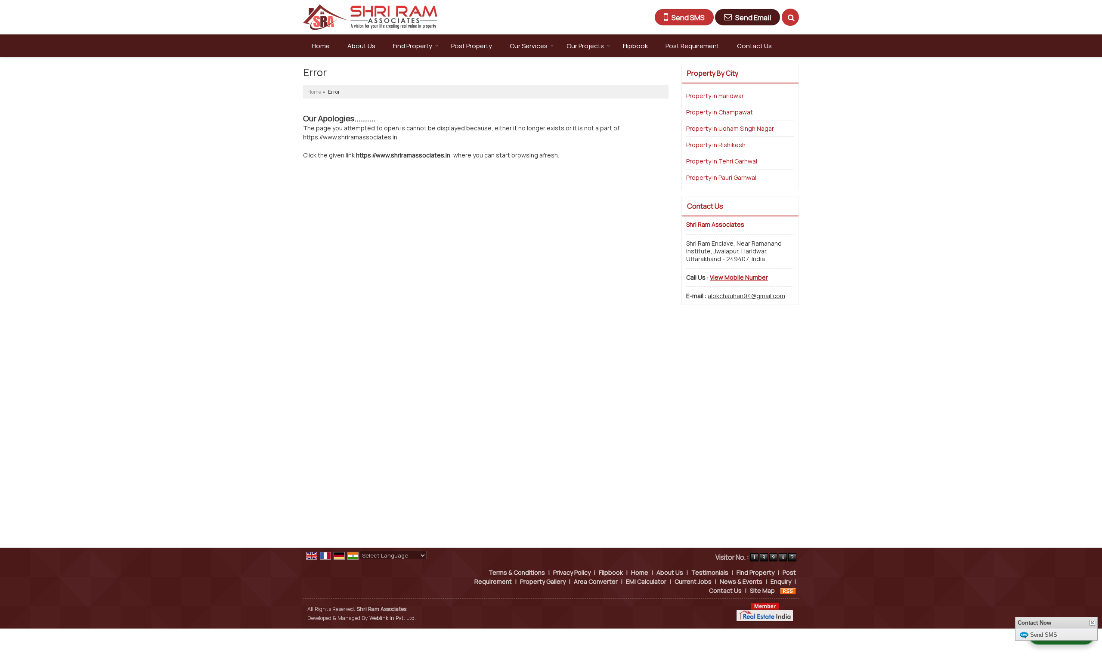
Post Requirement (692, 45)
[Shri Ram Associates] (370, 17)
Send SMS (1043, 635)
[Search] (790, 17)
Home (321, 45)
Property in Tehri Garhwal (721, 161)
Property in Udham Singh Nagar (730, 128)
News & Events (741, 581)
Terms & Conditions (517, 572)
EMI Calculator (646, 581)
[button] (739, 277)
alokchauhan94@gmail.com (746, 296)
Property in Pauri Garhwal (721, 177)
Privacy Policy (572, 572)
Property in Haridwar (715, 96)
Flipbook (635, 45)
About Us (361, 45)
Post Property (471, 45)
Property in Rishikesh (716, 145)
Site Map (762, 590)
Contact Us (754, 45)
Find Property (412, 45)
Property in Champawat (719, 112)
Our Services (529, 45)
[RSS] (788, 590)
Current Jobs (693, 581)
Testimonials (709, 572)
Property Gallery (543, 581)
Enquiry (781, 581)
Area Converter (596, 581)
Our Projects (585, 45)
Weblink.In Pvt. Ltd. (392, 618)
